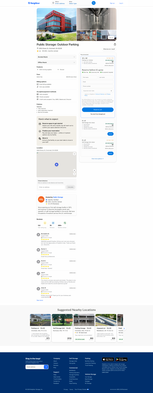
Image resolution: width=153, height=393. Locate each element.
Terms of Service (100, 94)
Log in (121, 3)
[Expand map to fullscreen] (74, 153)
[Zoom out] (74, 173)
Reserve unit (98, 110)
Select (110, 134)
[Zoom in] (74, 170)
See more (40, 300)
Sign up (112, 3)
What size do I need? (109, 49)
